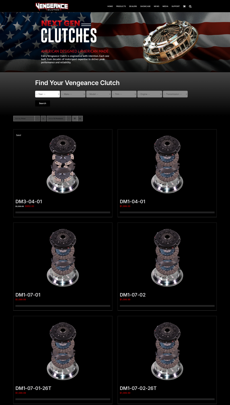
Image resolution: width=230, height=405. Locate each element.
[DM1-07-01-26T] (62, 349)
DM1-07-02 (132, 295)
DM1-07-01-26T (33, 388)
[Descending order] (43, 118)
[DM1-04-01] (167, 162)
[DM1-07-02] (167, 256)
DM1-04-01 (132, 201)
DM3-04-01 (28, 201)
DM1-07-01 (27, 295)
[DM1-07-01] (62, 256)
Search (42, 103)
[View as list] (80, 118)
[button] (190, 6)
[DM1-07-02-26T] (167, 349)
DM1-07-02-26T (138, 388)
